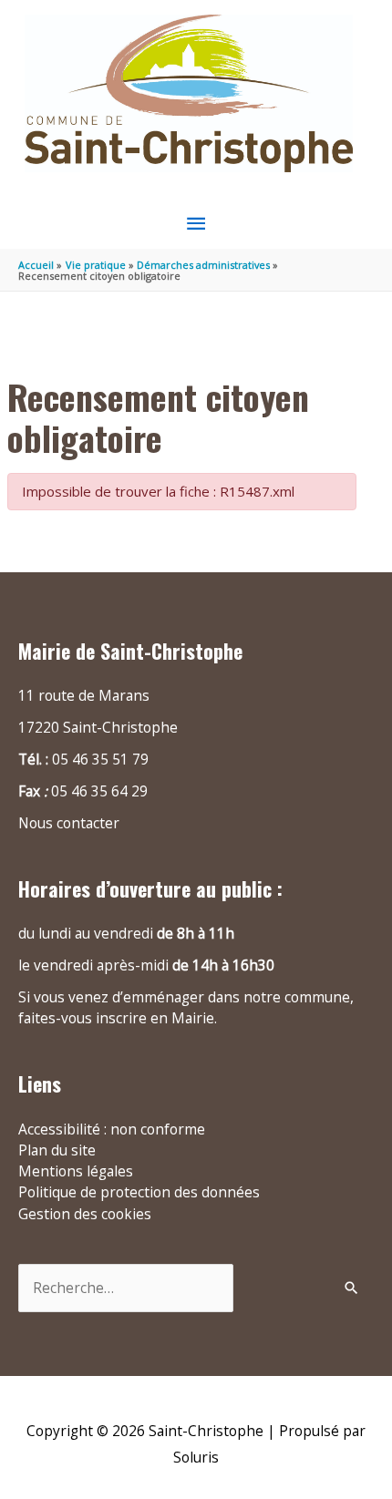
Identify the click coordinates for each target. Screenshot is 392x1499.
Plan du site (57, 1150)
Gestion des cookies (84, 1214)
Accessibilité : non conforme (111, 1129)
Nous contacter (68, 823)
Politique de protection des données (139, 1192)
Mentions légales (75, 1171)
